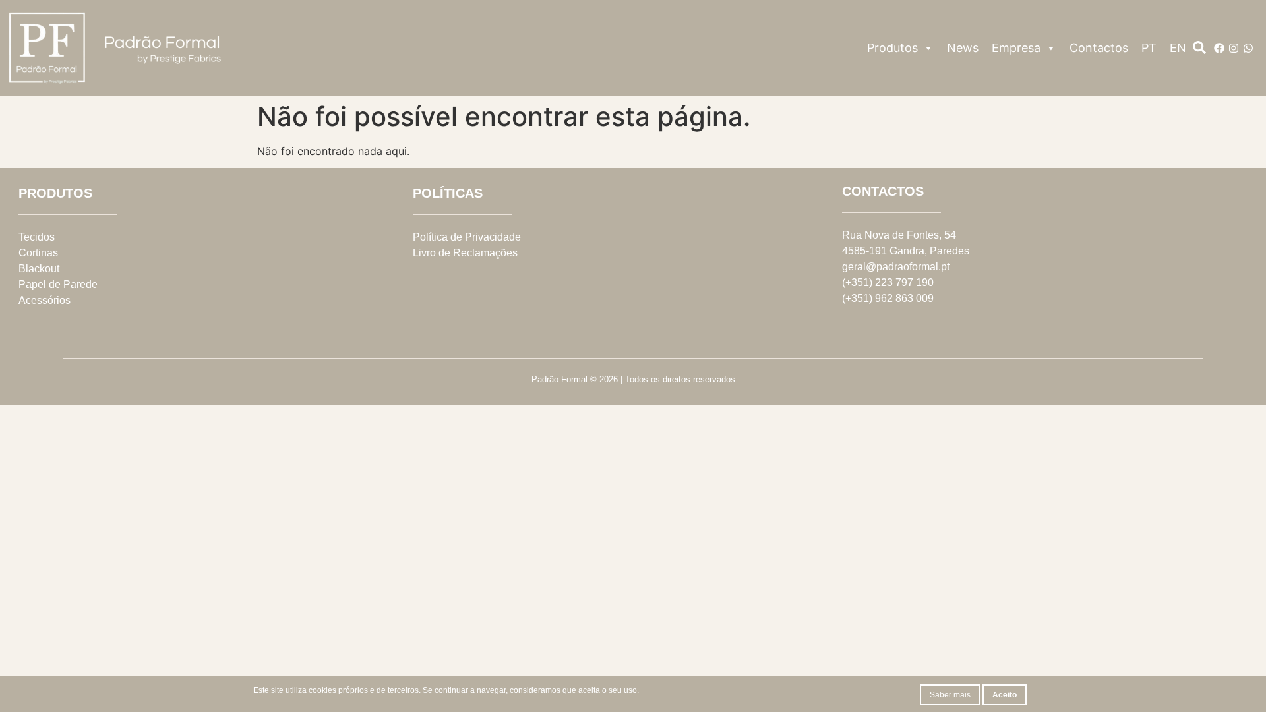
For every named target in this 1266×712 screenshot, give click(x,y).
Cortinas (38, 252)
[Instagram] (1233, 48)
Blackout (38, 268)
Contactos (1099, 48)
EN (1178, 48)
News (963, 48)
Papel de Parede (58, 284)
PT (1149, 48)
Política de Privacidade (467, 237)
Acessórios (44, 300)
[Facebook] (1219, 48)
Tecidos (36, 237)
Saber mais (950, 694)
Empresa (1016, 48)
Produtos (892, 48)
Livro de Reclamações (465, 252)
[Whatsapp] (1248, 48)
